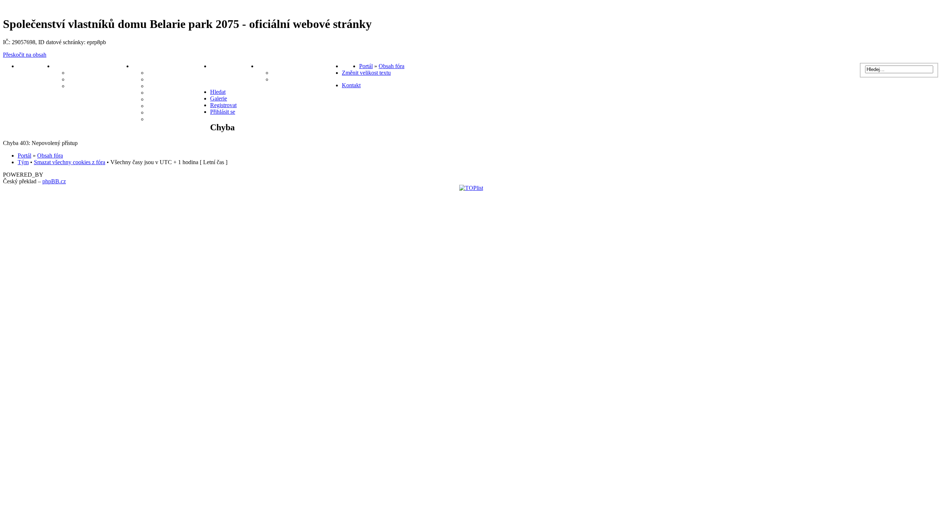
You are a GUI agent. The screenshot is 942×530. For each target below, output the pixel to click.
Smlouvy (158, 92)
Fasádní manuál (167, 106)
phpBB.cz (54, 181)
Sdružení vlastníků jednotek (307, 73)
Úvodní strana (35, 66)
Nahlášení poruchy (233, 66)
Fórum (350, 66)
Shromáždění (163, 112)
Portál (366, 66)
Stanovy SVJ (163, 79)
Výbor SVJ (67, 66)
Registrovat (223, 105)
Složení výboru (290, 79)
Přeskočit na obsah (24, 55)
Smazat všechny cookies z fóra (69, 162)
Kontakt (351, 85)
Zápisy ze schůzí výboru (177, 73)
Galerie (156, 119)
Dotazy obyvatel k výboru (100, 86)
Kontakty (269, 66)
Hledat (218, 92)
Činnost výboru (87, 79)
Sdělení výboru (87, 73)
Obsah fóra (391, 66)
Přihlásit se (222, 112)
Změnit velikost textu (366, 73)
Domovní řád (163, 86)
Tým (23, 162)
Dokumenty (147, 66)
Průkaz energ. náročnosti (178, 99)
